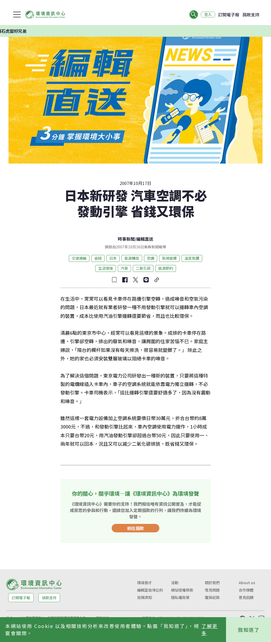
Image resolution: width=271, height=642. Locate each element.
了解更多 (209, 629)
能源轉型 (131, 258)
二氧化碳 (143, 268)
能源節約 (165, 268)
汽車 (124, 268)
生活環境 (105, 268)
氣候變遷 (169, 258)
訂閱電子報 (228, 14)
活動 (174, 582)
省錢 (98, 258)
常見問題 (212, 590)
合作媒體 (246, 590)
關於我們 (212, 582)
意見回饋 (246, 597)
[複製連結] (156, 279)
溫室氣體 (191, 258)
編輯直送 (144, 239)
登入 (208, 14)
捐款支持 (250, 14)
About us (247, 582)
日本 (113, 258)
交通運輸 (79, 258)
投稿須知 (144, 597)
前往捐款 (135, 528)
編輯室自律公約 (150, 590)
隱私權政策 (180, 597)
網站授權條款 (182, 590)
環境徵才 (144, 582)
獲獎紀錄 (212, 597)
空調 (150, 258)
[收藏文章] (114, 279)
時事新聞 (126, 239)
